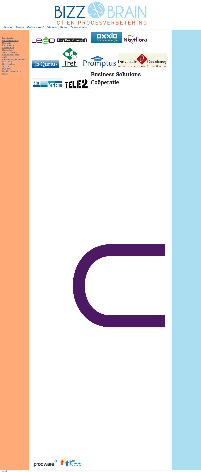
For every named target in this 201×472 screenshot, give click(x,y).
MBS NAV (6, 69)
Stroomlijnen (8, 47)
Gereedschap (8, 64)
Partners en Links (78, 27)
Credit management (11, 71)
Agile (4, 57)
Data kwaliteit (8, 38)
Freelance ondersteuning (14, 59)
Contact (63, 27)
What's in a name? (35, 27)
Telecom (6, 66)
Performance (8, 45)
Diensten (20, 27)
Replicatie (6, 43)
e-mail (4, 471)
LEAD (5, 73)
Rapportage (7, 50)
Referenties (52, 27)
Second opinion (9, 52)
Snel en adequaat (10, 54)
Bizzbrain (8, 27)
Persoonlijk (7, 62)
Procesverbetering (10, 40)
